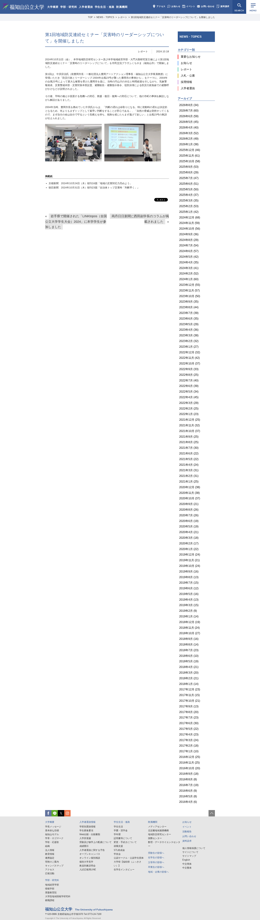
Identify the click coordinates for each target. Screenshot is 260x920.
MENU (253, 10)
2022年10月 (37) (189, 363)
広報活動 (49, 873)
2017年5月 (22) (188, 728)
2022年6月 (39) (188, 385)
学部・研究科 (68, 6)
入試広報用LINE (87, 869)
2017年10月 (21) (189, 700)
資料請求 (224, 6)
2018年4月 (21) (188, 666)
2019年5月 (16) (188, 593)
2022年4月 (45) (188, 397)
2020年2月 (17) (188, 543)
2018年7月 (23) (188, 650)
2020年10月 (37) (189, 498)
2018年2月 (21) (188, 678)
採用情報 (186, 81)
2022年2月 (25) (188, 408)
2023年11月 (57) (189, 290)
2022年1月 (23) (188, 414)
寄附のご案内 (52, 861)
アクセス (161, 6)
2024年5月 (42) (188, 256)
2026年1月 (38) (188, 144)
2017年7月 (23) (188, 717)
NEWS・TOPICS (191, 36)
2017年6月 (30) (188, 723)
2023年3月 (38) (188, 335)
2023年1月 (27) (188, 346)
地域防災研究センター (159, 834)
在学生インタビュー (124, 869)
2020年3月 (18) (188, 537)
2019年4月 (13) (188, 599)
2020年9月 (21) (188, 504)
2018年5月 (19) (188, 661)
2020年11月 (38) (189, 492)
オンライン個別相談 (89, 858)
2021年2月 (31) (188, 475)
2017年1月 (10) (188, 751)
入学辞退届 (85, 838)
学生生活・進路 (104, 6)
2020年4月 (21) (188, 532)
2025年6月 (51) (188, 183)
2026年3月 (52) (188, 133)
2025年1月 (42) (188, 211)
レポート (143, 51)
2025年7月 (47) (188, 178)
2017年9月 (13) (188, 706)
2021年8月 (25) (188, 442)
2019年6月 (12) (188, 588)
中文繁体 (187, 867)
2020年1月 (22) (188, 549)
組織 (47, 846)
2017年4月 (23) (188, 734)
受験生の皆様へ (156, 853)
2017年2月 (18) (188, 745)
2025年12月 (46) (189, 149)
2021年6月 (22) (188, 453)
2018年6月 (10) (188, 655)
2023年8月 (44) (188, 307)
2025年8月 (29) (188, 172)
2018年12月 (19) (189, 622)
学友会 (117, 854)
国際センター (155, 838)
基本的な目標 (52, 830)
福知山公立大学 (23, 7)
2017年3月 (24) (188, 740)
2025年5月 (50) (188, 189)
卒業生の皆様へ (156, 867)
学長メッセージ (53, 826)
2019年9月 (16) (188, 571)
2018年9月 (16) (188, 638)
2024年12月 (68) (189, 217)
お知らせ (175, 6)
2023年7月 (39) (188, 312)
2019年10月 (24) (189, 565)
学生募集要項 (86, 830)
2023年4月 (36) (188, 329)
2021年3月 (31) (188, 470)
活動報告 (187, 831)
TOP (90, 17)
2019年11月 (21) (189, 560)
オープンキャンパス (89, 854)
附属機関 (122, 6)
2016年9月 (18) (188, 773)
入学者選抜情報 (87, 822)
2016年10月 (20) (189, 768)
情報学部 (49, 888)
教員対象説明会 (87, 865)
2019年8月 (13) (188, 577)
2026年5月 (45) (188, 121)
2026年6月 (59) (188, 116)
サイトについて (190, 852)
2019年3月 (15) (188, 605)
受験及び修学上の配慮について (95, 842)
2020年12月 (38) (189, 487)
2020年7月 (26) (188, 515)
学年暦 (117, 834)
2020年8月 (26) (188, 509)
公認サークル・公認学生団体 (129, 858)
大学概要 (53, 6)
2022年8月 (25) (188, 374)
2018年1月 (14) (188, 683)
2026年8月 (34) (188, 105)
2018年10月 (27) (189, 633)
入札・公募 (188, 75)
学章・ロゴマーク (54, 838)
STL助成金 (119, 850)
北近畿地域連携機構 (158, 830)
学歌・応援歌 (52, 842)
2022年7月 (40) (188, 380)
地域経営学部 (52, 884)
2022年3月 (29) (188, 402)
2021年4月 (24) (188, 464)
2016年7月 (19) (188, 785)
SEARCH (239, 10)
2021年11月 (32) (189, 425)
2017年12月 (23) (189, 689)
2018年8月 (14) (188, 644)
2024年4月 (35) (188, 262)
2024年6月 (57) (188, 251)
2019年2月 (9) (188, 610)
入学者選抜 (86, 6)
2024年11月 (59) (189, 222)
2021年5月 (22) (188, 459)
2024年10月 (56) (189, 228)
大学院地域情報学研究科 (57, 896)
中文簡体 (187, 864)
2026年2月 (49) (188, 138)
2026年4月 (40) (188, 127)
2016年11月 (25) (189, 762)
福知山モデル (52, 834)
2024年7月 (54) (188, 245)
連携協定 (49, 858)
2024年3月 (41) (188, 268)
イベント (190, 6)
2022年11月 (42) (189, 357)
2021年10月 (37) (189, 431)
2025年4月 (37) (188, 194)
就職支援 (118, 846)
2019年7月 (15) (188, 582)
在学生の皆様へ (156, 857)
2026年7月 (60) (188, 110)
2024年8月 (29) (188, 239)
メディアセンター (157, 826)
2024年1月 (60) (188, 279)
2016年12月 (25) (189, 756)
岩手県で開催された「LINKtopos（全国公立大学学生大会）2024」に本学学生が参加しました (76, 221)
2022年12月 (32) (189, 352)
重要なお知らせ (191, 56)
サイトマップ (189, 856)
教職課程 (49, 900)
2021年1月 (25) (188, 481)
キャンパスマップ (54, 865)
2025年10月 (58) (189, 161)
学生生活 (118, 826)
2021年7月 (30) (188, 447)
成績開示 (84, 846)
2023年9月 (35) (188, 301)
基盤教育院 (51, 892)
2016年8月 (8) (188, 779)
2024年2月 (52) (188, 273)
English (186, 859)
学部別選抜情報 (87, 826)
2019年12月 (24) (189, 554)
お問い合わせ (208, 6)
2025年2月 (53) (188, 206)
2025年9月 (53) (188, 166)
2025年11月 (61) (189, 155)
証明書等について (123, 838)
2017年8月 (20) (188, 712)
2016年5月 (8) (188, 796)
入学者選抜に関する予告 (92, 850)
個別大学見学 (86, 861)
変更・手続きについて (125, 842)
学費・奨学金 (121, 830)
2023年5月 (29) (188, 324)
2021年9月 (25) (188, 436)
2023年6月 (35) (188, 318)
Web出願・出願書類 (89, 834)
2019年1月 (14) (188, 616)
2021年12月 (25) (189, 419)
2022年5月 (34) (188, 391)
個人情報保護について (193, 848)
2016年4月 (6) (188, 801)
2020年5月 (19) (188, 526)
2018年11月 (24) (189, 627)
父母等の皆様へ (156, 862)
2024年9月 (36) (188, 234)
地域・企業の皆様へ (158, 872)
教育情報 (49, 854)
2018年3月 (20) (188, 672)
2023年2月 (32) (188, 341)
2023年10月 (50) (189, 296)
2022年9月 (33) (188, 369)
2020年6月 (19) (188, 520)
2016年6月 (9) (188, 790)
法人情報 (49, 850)
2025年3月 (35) (188, 200)
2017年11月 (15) (189, 695)
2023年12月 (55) (189, 284)
